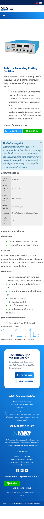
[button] (12, 9)
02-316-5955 (25, 456)
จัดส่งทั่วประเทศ (17, 213)
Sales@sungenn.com (24, 465)
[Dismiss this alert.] (41, 142)
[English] (41, 2)
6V (19, 188)
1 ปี (13, 220)
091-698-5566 (24, 462)
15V (16, 188)
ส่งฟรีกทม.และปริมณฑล (32, 213)
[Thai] (37, 2)
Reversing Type (17, 207)
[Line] (22, 470)
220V (14, 179)
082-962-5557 (22, 459)
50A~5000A (16, 198)
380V (18, 179)
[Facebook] (17, 470)
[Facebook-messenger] (26, 470)
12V (13, 188)
